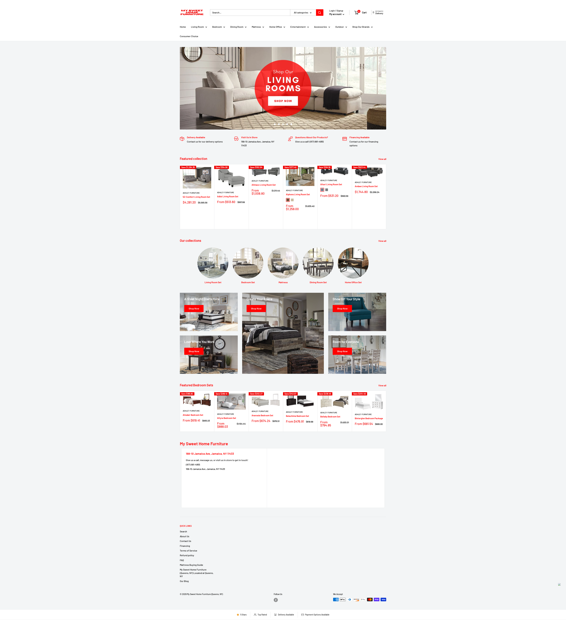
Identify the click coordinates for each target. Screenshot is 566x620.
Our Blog (184, 581)
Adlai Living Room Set (227, 196)
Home (183, 26)
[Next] (386, 196)
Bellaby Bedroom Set (330, 416)
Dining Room (236, 26)
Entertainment (298, 26)
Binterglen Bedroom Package (369, 418)
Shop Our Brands (361, 26)
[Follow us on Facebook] (276, 600)
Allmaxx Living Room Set (264, 184)
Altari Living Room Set (331, 184)
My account (335, 14)
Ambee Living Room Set (366, 186)
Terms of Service (188, 550)
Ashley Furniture (191, 193)
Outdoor (339, 26)
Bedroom (217, 26)
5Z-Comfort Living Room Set (196, 197)
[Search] (319, 12)
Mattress (256, 26)
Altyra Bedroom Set (226, 418)
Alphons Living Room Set (298, 194)
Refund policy (187, 555)
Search (183, 531)
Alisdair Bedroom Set (193, 415)
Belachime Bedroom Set (297, 416)
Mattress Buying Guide (191, 564)
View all (382, 159)
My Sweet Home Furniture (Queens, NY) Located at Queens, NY (196, 573)
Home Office (275, 26)
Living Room (197, 26)
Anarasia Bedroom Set (262, 415)
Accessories (320, 26)
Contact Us (185, 541)
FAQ (182, 560)
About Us (184, 536)
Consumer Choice (189, 36)
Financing (185, 545)
